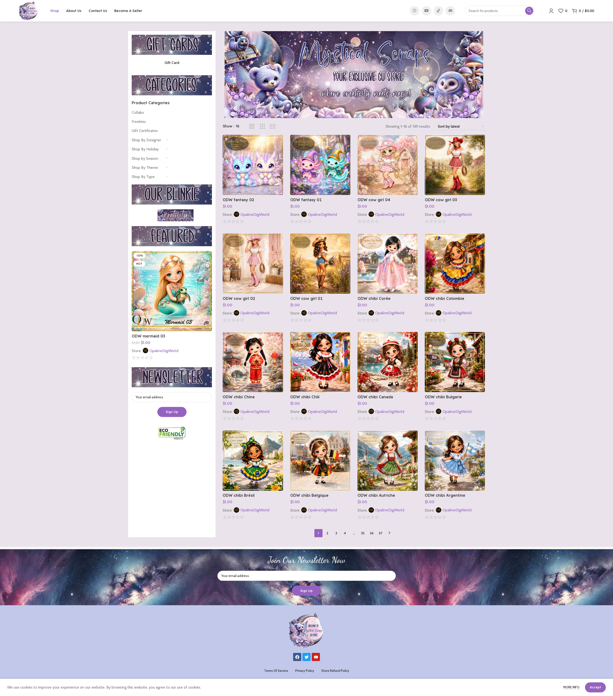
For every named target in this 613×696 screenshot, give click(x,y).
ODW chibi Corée (374, 298)
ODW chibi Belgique (309, 495)
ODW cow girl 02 (239, 298)
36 (372, 533)
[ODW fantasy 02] (253, 165)
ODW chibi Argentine (445, 495)
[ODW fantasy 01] (320, 165)
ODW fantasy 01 (306, 199)
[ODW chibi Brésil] (253, 461)
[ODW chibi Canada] (388, 362)
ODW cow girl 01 (306, 298)
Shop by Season (145, 158)
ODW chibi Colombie (444, 298)
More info (571, 687)
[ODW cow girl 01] (320, 264)
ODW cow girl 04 (374, 199)
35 (362, 533)
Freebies (139, 121)
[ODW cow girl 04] (388, 165)
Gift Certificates (145, 130)
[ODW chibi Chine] (253, 362)
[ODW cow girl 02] (253, 264)
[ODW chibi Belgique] (320, 461)
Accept (595, 687)
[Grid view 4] (272, 126)
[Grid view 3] (262, 126)
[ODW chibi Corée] (388, 264)
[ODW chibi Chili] (320, 362)
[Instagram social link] (414, 11)
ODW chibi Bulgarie (443, 396)
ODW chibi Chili (304, 396)
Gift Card (172, 62)
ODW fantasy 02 (238, 199)
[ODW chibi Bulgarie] (455, 362)
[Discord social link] (450, 11)
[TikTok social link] (438, 11)
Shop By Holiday (145, 149)
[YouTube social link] (426, 11)
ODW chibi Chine (239, 396)
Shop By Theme (145, 167)
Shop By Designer (146, 140)
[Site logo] (28, 10)
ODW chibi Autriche (376, 495)
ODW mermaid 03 (148, 336)
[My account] (551, 11)
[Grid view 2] (251, 126)
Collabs (138, 112)
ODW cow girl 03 (441, 199)
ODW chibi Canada (375, 396)
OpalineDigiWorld (163, 350)
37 (380, 533)
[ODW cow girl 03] (455, 165)
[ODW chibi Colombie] (455, 264)
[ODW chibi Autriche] (388, 461)
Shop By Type (143, 176)
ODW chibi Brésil (239, 495)
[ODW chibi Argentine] (455, 461)
